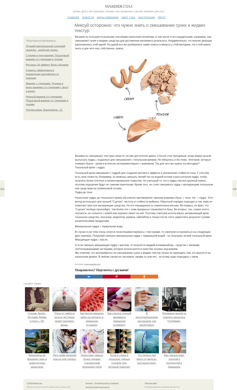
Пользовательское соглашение (106, 383)
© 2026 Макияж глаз (34, 383)
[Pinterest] (116, 277)
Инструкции (146, 17)
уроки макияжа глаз (92, 264)
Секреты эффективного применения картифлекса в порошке (42, 74)
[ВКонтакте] (89, 277)
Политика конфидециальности (97, 387)
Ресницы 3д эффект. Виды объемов (47, 64)
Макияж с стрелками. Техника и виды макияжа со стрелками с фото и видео (47, 87)
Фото (161, 17)
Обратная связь (151, 383)
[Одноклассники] (144, 277)
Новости (88, 17)
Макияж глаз (118, 6)
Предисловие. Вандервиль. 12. (44, 110)
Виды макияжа (107, 17)
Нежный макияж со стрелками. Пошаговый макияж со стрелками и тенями (47, 100)
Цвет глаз (128, 17)
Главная (73, 17)
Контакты (89, 383)
